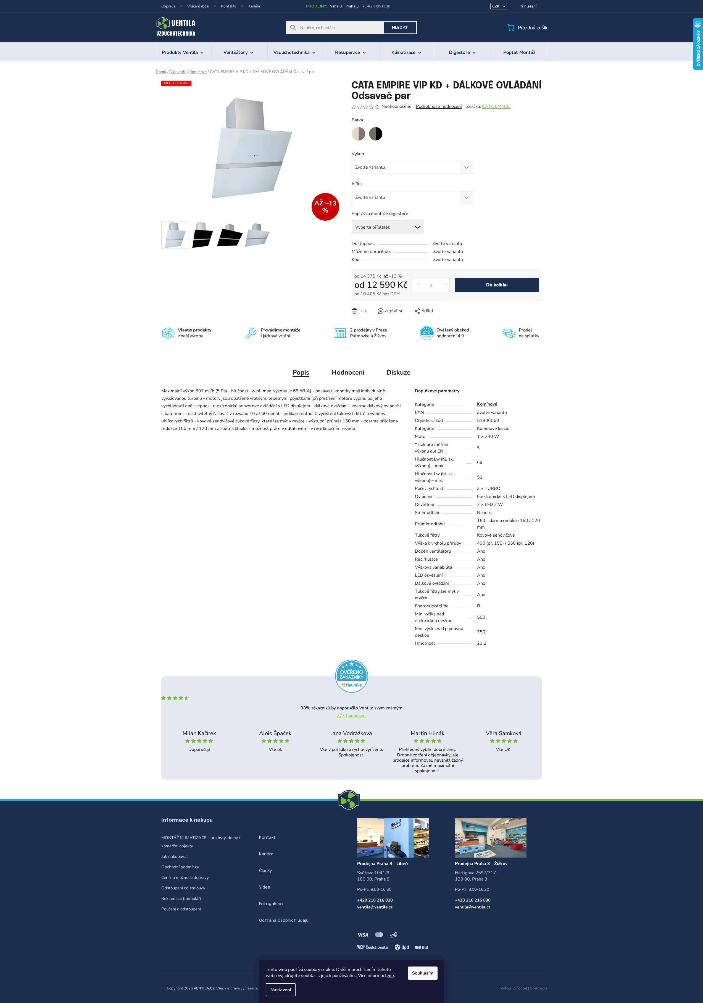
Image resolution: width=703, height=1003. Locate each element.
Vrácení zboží (198, 6)
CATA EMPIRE (496, 106)
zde (390, 976)
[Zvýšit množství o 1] (445, 285)
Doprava (168, 6)
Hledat (400, 27)
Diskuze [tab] (398, 372)
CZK (496, 6)
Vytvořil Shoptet (514, 988)
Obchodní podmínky (180, 867)
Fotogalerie (271, 904)
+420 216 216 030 (375, 900)
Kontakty (228, 6)
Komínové (487, 404)
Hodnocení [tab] (347, 372)
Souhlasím (422, 973)
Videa (264, 887)
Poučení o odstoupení (181, 909)
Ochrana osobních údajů (284, 920)
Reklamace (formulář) (181, 898)
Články (265, 871)
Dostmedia (538, 988)
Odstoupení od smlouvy (183, 888)
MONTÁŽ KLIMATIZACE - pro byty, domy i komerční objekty (200, 842)
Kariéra (254, 6)
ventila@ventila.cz (375, 907)
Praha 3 (352, 6)
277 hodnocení (352, 715)
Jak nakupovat (174, 856)
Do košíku (497, 285)
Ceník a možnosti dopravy (185, 877)
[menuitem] (184, 52)
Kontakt (267, 837)
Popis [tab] (301, 372)
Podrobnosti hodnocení (439, 106)
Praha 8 (334, 6)
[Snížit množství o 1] (417, 285)
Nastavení (280, 990)
